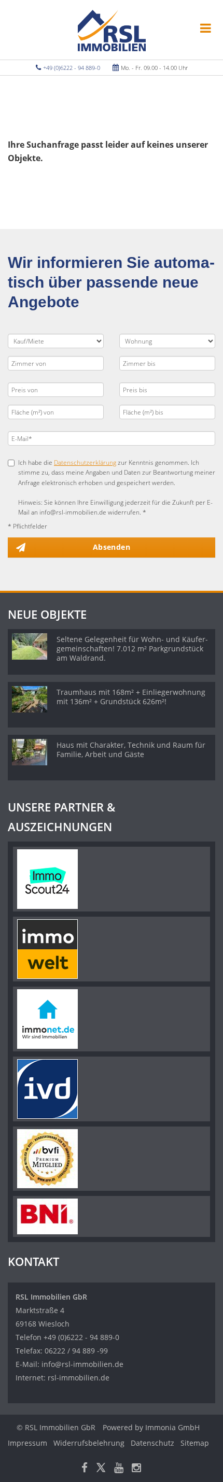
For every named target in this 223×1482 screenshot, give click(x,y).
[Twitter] (101, 1469)
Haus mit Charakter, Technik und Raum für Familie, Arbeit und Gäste (131, 749)
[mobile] (205, 28)
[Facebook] (84, 1469)
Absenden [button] (111, 547)
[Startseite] (112, 29)
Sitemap (194, 1443)
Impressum (27, 1443)
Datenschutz (152, 1443)
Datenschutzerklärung (85, 462)
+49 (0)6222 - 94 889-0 (71, 68)
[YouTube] (118, 1469)
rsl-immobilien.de (78, 1378)
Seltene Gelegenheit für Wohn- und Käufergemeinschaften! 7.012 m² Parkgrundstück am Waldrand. (132, 648)
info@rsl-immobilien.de (82, 1364)
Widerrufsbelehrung (88, 1443)
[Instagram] (136, 1469)
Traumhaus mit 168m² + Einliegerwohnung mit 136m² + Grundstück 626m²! (131, 696)
